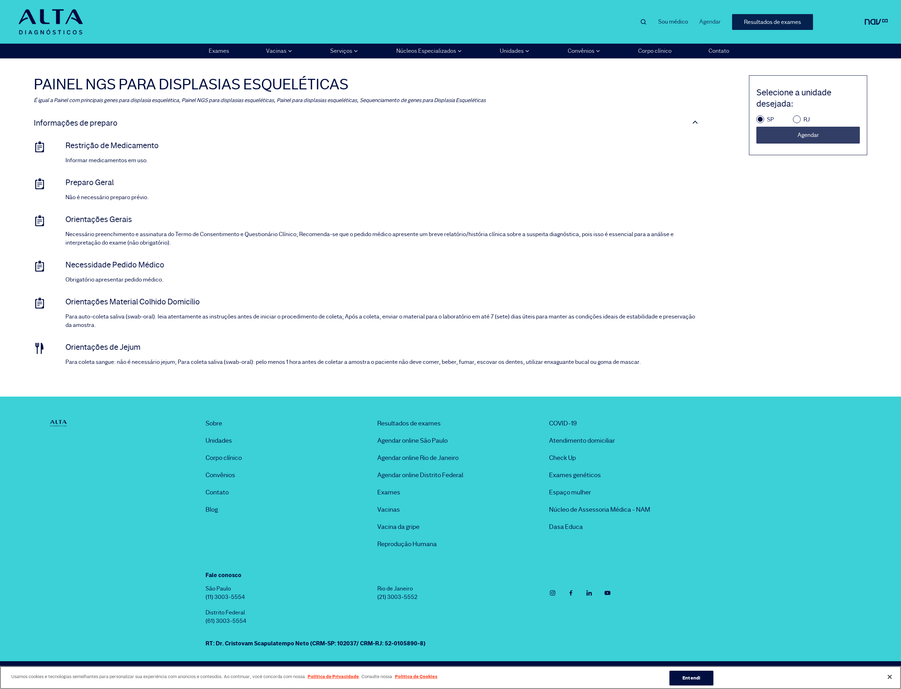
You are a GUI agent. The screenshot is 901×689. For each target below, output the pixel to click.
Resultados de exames (772, 22)
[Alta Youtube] (607, 592)
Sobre (214, 423)
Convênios (220, 475)
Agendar (710, 21)
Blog (212, 509)
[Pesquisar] (643, 21)
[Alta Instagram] (552, 592)
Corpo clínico (655, 51)
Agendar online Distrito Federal (420, 475)
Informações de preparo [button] (76, 123)
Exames (219, 51)
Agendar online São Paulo (412, 440)
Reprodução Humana (407, 544)
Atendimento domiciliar (582, 440)
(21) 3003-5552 (397, 597)
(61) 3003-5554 (226, 621)
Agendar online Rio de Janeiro (418, 458)
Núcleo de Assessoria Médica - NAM (599, 509)
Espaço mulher (570, 492)
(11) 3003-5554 (225, 597)
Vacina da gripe (398, 527)
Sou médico (673, 21)
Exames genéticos (575, 475)
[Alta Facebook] (570, 592)
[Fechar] (889, 676)
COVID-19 (563, 423)
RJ (807, 119)
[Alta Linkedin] (589, 592)
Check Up (562, 458)
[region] (450, 677)
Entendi (691, 678)
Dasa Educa (566, 527)
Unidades (219, 440)
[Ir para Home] (50, 22)
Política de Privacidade (333, 676)
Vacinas (388, 509)
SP (770, 119)
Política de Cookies (416, 676)
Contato (718, 51)
